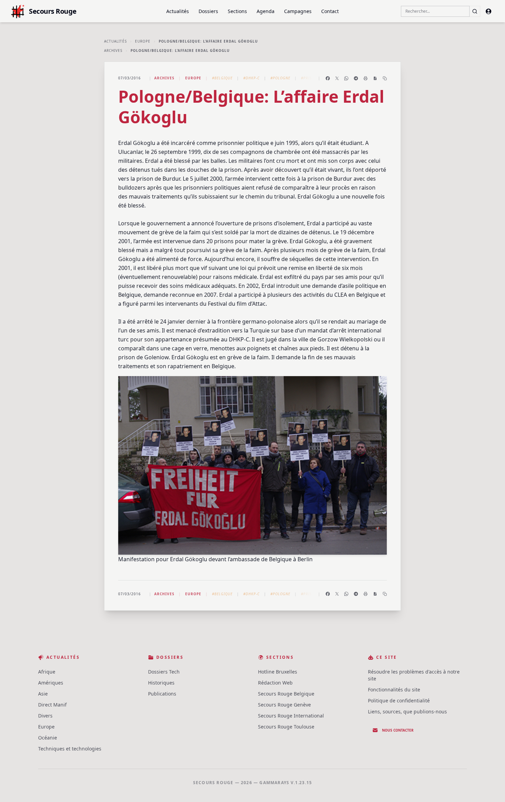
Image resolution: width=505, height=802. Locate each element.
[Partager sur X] (337, 78)
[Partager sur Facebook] (328, 78)
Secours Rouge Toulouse (286, 726)
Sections (237, 11)
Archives (113, 50)
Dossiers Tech (164, 671)
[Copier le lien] (385, 78)
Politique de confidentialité (399, 700)
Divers (45, 715)
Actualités (177, 11)
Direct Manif (52, 704)
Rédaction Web (275, 682)
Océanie (47, 737)
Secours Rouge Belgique (286, 693)
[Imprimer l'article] (365, 78)
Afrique (46, 671)
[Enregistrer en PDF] (375, 78)
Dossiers (208, 11)
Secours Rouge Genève (284, 704)
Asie (43, 693)
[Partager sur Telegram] (356, 78)
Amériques (50, 682)
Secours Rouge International (291, 715)
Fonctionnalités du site (394, 689)
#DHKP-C (251, 78)
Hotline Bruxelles (277, 671)
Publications (162, 693)
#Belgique (222, 78)
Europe (142, 41)
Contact (330, 11)
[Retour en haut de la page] (490, 787)
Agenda (265, 11)
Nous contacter (398, 730)
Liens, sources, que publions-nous (407, 711)
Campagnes (298, 11)
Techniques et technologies (69, 748)
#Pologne (280, 78)
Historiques (161, 682)
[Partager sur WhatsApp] (346, 78)
